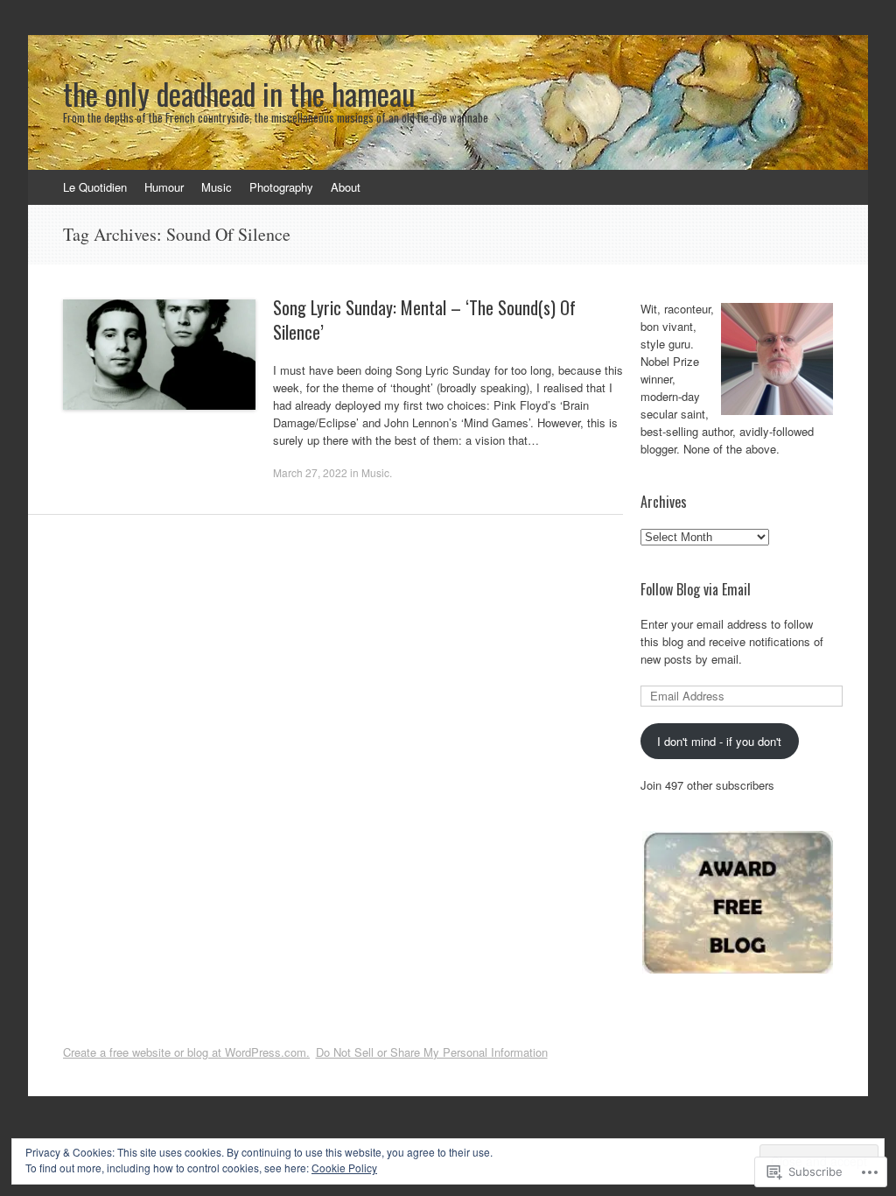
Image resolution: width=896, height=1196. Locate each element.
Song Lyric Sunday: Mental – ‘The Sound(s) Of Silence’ (424, 319)
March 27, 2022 (310, 472)
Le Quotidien (95, 187)
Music (216, 187)
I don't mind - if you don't (719, 741)
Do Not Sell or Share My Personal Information (432, 1052)
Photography (281, 187)
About (345, 187)
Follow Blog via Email (695, 589)
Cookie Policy (344, 1167)
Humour (164, 187)
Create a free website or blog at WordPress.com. (186, 1052)
